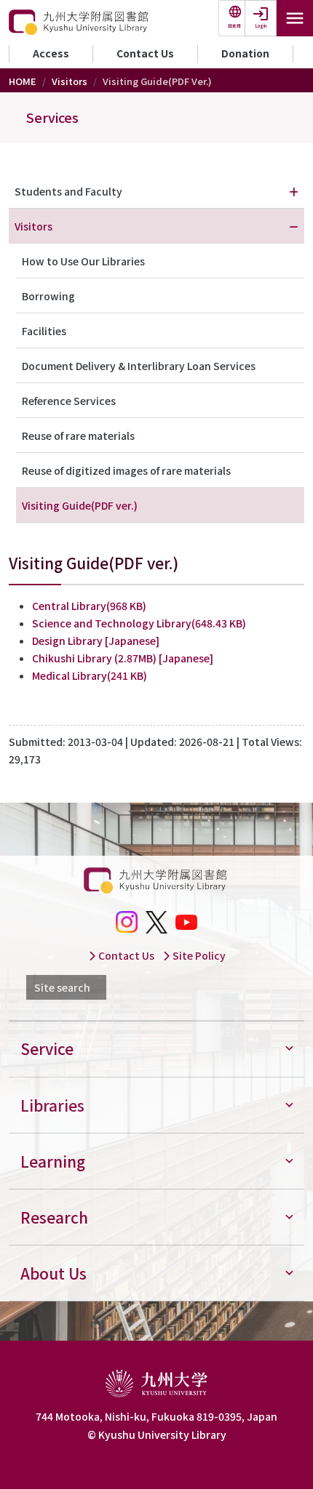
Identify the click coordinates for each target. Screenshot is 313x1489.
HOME (22, 81)
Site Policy (198, 955)
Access (51, 53)
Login (260, 26)
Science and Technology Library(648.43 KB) (139, 623)
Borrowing (48, 296)
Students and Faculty (68, 191)
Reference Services (69, 400)
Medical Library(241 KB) (89, 675)
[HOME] (80, 22)
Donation (245, 53)
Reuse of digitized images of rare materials (126, 470)
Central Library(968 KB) (89, 605)
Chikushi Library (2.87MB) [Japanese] (122, 658)
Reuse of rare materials (78, 435)
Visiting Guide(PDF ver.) (80, 505)
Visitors (69, 81)
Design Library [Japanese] (95, 640)
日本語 (234, 26)
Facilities (44, 331)
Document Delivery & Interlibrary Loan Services (138, 365)
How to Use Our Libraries (83, 261)
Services (52, 117)
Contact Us (145, 53)
